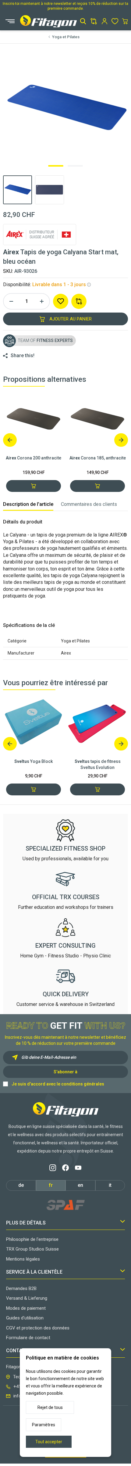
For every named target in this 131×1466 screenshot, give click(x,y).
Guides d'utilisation (25, 1318)
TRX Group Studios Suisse (32, 1249)
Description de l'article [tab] (28, 504)
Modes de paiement (26, 1308)
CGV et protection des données (37, 1328)
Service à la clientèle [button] (34, 1272)
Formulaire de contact (28, 1337)
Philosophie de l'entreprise (32, 1239)
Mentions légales (23, 1259)
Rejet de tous (50, 1407)
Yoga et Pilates (66, 37)
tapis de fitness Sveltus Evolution (98, 764)
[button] (83, 21)
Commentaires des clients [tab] (89, 504)
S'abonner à (65, 1071)
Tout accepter (48, 1441)
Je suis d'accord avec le (58, 1084)
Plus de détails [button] (26, 1223)
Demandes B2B (21, 1288)
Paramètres (43, 1424)
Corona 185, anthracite (97, 457)
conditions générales (82, 1084)
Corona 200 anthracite (33, 457)
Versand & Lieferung (26, 1298)
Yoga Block (33, 761)
